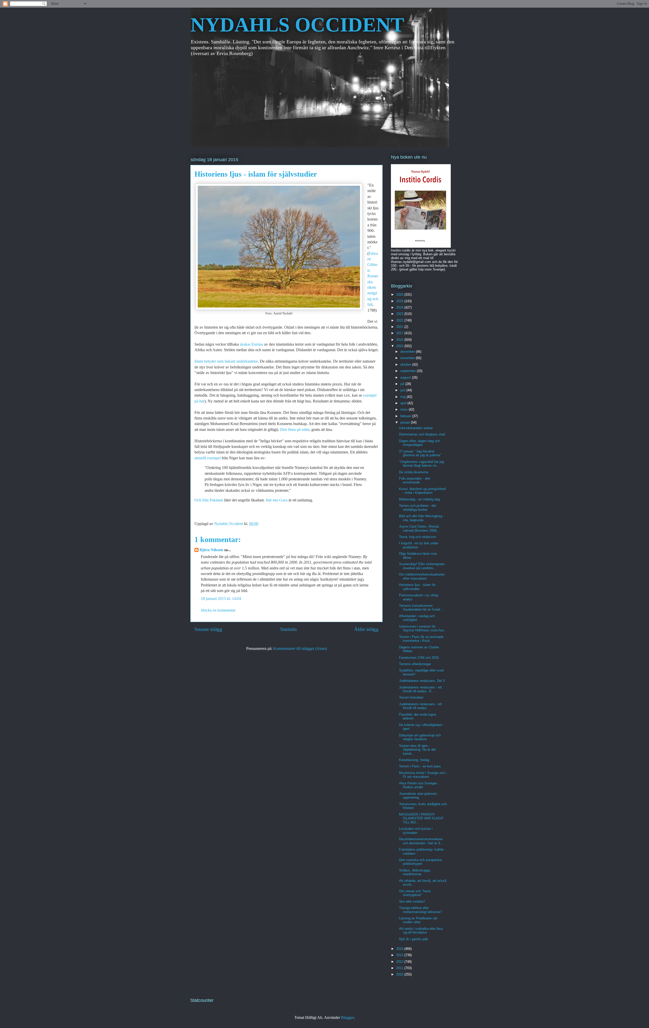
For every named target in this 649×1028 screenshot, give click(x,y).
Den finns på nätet (294, 429)
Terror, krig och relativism (417, 537)
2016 (400, 340)
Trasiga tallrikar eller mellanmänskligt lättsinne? (420, 910)
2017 (400, 333)
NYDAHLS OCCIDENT (297, 24)
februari (406, 416)
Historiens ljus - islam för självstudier (417, 587)
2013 (400, 955)
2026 (400, 294)
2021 (400, 327)
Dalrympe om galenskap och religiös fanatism (420, 737)
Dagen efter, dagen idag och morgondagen (419, 443)
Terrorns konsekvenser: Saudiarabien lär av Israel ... (421, 608)
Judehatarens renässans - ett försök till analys (420, 706)
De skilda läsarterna (413, 472)
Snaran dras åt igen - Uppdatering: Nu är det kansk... (417, 749)
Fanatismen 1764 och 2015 (419, 658)
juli (402, 384)
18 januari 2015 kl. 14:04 (221, 598)
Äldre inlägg (366, 629)
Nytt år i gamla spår (413, 939)
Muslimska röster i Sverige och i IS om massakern (422, 775)
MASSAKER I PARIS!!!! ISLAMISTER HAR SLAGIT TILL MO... (421, 818)
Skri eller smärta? (412, 901)
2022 (400, 320)
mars (404, 409)
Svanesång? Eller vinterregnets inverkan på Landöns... (422, 566)
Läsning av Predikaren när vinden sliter (418, 920)
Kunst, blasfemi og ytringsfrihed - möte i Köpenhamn (422, 491)
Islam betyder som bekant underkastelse (226, 361)
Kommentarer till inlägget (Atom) (300, 648)
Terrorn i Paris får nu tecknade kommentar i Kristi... (421, 639)
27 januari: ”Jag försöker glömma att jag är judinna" (420, 453)
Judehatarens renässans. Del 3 (422, 681)
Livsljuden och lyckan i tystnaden (415, 831)
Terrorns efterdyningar (415, 664)
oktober (406, 364)
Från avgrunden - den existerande (414, 480)
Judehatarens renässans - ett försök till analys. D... (420, 689)
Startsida (288, 629)
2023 (400, 314)
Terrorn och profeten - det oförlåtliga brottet (417, 508)
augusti (406, 377)
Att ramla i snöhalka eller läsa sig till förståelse (421, 931)
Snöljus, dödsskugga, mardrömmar (415, 872)
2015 (400, 346)
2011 (400, 968)
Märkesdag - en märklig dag (419, 499)
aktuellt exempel (207, 458)
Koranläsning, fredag (414, 760)
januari (405, 422)
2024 (400, 307)
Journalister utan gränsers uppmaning (418, 796)
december (408, 351)
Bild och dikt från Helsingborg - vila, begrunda (421, 518)
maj (403, 397)
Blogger (347, 1017)
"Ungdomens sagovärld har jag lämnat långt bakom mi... (421, 464)
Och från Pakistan (209, 500)
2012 (400, 962)
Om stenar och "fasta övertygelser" (414, 893)
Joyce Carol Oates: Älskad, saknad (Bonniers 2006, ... (420, 528)
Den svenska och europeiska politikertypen (420, 862)
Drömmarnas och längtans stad (422, 434)
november (408, 358)
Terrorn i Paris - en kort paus (420, 766)
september (408, 371)
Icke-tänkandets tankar (416, 428)
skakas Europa (251, 344)
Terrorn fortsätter (411, 697)
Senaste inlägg (208, 629)
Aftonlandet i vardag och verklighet (417, 618)
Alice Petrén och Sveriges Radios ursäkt (418, 785)
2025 (400, 301)
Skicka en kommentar (218, 610)
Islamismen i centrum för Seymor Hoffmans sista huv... (423, 628)
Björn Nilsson (211, 550)
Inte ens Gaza (276, 500)
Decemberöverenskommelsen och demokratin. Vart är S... (421, 841)
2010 (400, 974)
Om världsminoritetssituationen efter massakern (422, 576)
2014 (400, 949)
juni (403, 390)
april (403, 403)
